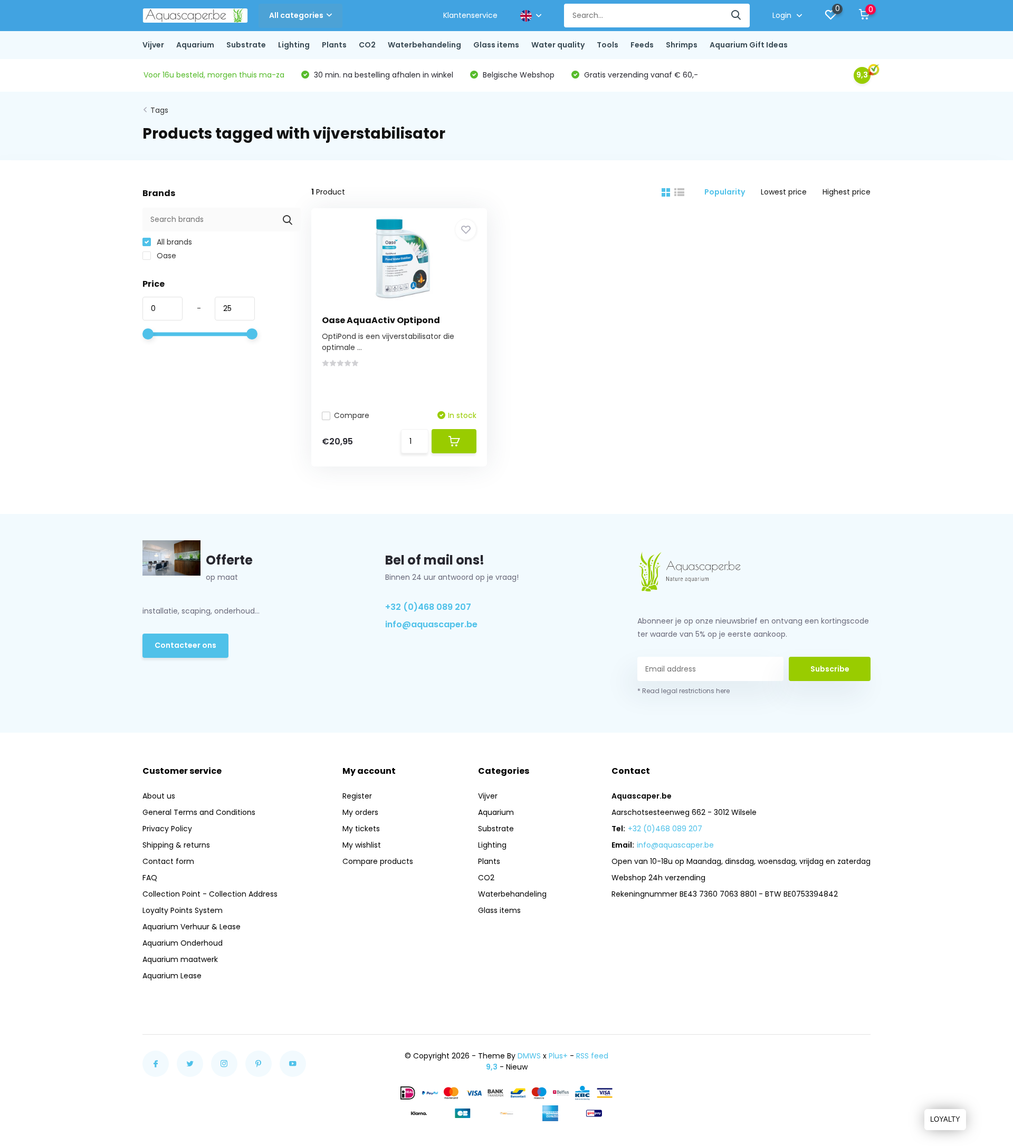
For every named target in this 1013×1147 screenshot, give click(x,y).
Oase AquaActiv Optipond (381, 320)
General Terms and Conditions (198, 812)
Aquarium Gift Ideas (749, 45)
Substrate (246, 45)
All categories (296, 15)
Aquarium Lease (172, 975)
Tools (607, 45)
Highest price (847, 192)
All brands (173, 242)
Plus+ (558, 1056)
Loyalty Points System (182, 910)
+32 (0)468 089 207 (428, 607)
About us (158, 796)
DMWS (529, 1056)
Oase (165, 255)
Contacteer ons (185, 645)
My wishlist (361, 845)
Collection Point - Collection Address (210, 894)
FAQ (149, 877)
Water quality (558, 45)
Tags (159, 110)
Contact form (168, 861)
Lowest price (784, 192)
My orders (360, 812)
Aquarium (195, 45)
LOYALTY (945, 1119)
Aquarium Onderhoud (182, 943)
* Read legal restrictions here (683, 690)
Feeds (642, 45)
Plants (334, 45)
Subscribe (829, 669)
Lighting (294, 45)
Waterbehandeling (424, 45)
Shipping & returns (176, 845)
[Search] (736, 15)
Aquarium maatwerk (180, 959)
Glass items (496, 45)
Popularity (724, 192)
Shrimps (681, 45)
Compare (351, 415)
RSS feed (592, 1056)
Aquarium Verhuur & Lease (191, 926)
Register (357, 796)
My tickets (361, 828)
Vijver (153, 45)
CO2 (367, 45)
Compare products (377, 861)
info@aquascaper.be (431, 624)
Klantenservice (470, 15)
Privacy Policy (167, 828)
